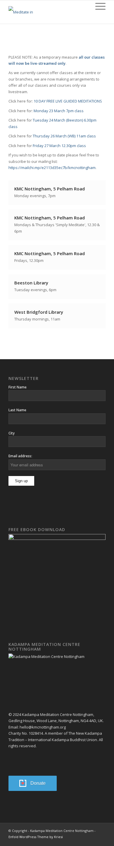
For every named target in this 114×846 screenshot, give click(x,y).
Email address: (20, 455)
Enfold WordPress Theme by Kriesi (35, 837)
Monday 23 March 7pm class (59, 110)
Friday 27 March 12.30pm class (59, 145)
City (11, 433)
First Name (17, 387)
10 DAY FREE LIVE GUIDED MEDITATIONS (67, 101)
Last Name (17, 409)
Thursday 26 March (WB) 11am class (64, 136)
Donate (38, 783)
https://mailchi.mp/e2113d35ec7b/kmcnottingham (52, 167)
